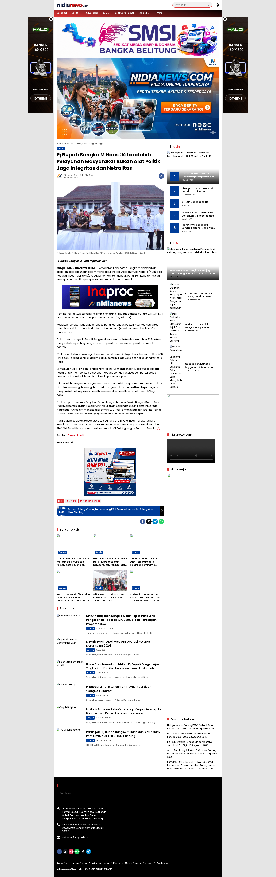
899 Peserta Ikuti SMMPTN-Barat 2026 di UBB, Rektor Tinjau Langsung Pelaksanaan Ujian (108, 597)
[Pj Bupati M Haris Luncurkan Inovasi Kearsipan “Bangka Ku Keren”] (70, 692)
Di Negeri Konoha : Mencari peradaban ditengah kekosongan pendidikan (197, 190)
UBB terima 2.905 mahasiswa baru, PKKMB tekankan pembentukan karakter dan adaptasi (110, 562)
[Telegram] (155, 521)
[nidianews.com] (73, 4)
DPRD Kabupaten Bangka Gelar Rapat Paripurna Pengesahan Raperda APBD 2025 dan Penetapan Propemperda (121, 620)
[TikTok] (82, 851)
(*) (158, 428)
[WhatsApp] (161, 521)
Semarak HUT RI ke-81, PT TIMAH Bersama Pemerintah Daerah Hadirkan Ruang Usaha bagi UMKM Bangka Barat (191, 765)
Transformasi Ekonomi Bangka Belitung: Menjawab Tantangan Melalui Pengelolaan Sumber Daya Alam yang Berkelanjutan (198, 226)
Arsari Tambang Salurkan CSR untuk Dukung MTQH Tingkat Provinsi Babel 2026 (191, 752)
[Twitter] (149, 521)
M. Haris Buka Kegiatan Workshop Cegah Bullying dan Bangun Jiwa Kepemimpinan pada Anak (124, 711)
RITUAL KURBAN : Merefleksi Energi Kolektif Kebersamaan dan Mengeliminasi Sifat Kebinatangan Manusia (198, 214)
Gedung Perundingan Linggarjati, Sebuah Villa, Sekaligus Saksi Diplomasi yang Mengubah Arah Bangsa (200, 365)
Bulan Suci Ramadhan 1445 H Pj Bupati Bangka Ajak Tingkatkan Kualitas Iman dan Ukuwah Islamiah (122, 666)
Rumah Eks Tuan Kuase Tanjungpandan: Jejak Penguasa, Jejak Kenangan (201, 295)
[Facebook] (142, 521)
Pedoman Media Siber (125, 863)
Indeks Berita (79, 863)
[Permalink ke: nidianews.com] (60, 176)
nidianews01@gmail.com (75, 837)
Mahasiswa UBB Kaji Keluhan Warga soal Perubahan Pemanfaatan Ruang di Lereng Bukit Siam (73, 562)
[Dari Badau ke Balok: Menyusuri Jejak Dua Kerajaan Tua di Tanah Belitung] (176, 327)
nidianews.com (71, 175)
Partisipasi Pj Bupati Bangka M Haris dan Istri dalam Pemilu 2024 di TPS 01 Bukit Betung (123, 734)
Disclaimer (163, 863)
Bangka (60, 148)
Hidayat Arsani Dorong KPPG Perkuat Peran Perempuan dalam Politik (190, 727)
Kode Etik (62, 863)
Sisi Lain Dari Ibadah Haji (195, 202)
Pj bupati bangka (91, 500)
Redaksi (147, 863)
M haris (72, 500)
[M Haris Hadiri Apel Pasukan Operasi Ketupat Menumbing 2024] (70, 647)
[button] (209, 4)
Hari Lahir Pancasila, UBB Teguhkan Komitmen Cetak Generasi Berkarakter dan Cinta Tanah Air (146, 597)
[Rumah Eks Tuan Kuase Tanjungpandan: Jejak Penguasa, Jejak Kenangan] (176, 296)
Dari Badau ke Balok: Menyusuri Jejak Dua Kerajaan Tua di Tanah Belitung (198, 326)
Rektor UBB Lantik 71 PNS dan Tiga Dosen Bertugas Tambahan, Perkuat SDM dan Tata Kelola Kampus (73, 597)
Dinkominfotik (76, 435)
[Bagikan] (161, 176)
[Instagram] (71, 851)
